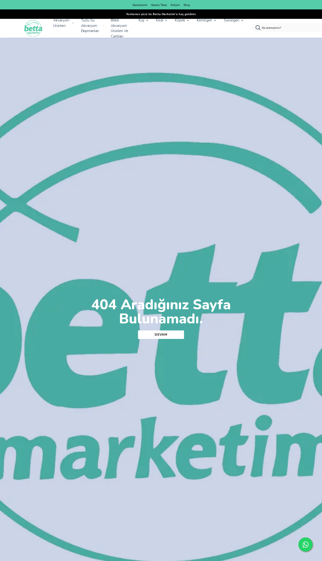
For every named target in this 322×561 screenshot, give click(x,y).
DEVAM (161, 334)
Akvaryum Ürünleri (61, 23)
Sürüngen (231, 20)
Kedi (159, 20)
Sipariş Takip (159, 5)
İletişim (175, 5)
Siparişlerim (139, 5)
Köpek (180, 20)
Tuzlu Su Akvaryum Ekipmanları (90, 25)
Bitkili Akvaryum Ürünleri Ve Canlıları (119, 28)
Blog (187, 5)
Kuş (141, 20)
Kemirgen (204, 20)
